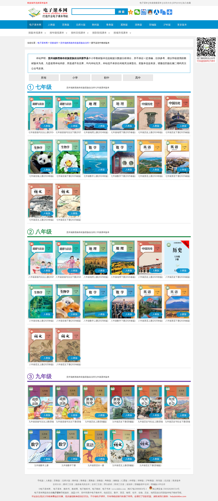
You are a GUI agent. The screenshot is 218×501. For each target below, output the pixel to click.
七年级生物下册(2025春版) (68, 176)
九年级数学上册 (41, 465)
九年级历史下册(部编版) (123, 422)
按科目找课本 (78, 32)
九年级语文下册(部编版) (150, 465)
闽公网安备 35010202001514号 (166, 489)
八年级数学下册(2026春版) (123, 321)
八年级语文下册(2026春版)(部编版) (68, 364)
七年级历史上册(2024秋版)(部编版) (150, 132)
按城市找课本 (121, 32)
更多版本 (182, 24)
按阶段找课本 (99, 32)
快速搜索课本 (155, 3)
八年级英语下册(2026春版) (177, 321)
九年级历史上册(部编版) (96, 422)
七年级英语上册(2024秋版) (150, 176)
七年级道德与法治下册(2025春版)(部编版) (69, 132)
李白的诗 (108, 484)
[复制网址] (163, 12)
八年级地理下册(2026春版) (123, 277)
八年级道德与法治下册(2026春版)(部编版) (69, 277)
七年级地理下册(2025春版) (123, 132)
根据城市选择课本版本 (37, 3)
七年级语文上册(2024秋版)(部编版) (41, 220)
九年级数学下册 (68, 465)
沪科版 (167, 24)
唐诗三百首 (68, 484)
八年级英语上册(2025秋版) (150, 321)
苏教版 (65, 24)
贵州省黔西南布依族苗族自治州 (74, 43)
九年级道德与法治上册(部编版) (41, 422)
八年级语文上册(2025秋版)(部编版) (41, 364)
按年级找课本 (57, 32)
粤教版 (108, 480)
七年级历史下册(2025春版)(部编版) (177, 132)
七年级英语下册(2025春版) (177, 176)
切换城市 (54, 43)
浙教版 (138, 24)
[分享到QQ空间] (130, 12)
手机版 (40, 480)
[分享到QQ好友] (150, 12)
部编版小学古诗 (158, 484)
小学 (75, 77)
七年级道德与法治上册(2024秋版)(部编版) (41, 132)
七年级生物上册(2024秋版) (41, 176)
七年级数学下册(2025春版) (123, 176)
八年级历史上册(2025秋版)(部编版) (150, 277)
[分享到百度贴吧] (143, 12)
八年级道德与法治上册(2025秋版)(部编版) (41, 277)
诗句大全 (177, 3)
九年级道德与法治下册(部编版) (68, 422)
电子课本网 (35, 24)
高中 (138, 77)
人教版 (51, 24)
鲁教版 (109, 24)
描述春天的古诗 (82, 484)
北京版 (167, 480)
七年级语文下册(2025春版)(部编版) (68, 220)
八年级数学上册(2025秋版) (96, 321)
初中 (106, 77)
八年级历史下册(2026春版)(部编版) (177, 277)
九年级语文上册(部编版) (123, 465)
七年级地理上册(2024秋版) (96, 132)
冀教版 (124, 24)
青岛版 (159, 480)
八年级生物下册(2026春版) (68, 321)
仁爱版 (124, 480)
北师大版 (80, 24)
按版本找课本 (35, 32)
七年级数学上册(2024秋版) (96, 176)
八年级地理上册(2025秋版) (96, 277)
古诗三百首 (97, 484)
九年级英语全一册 (96, 465)
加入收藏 (187, 3)
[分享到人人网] (156, 12)
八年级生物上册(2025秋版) (41, 321)
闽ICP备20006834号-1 (137, 489)
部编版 (152, 24)
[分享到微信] (137, 12)
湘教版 (116, 480)
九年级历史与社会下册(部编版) (177, 422)
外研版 (132, 480)
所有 (43, 77)
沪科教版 (150, 480)
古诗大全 (167, 3)
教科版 (95, 24)
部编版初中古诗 (142, 484)
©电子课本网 (44, 489)
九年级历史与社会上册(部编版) (150, 422)
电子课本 (144, 3)
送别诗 (129, 484)
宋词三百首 (119, 484)
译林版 (141, 480)
